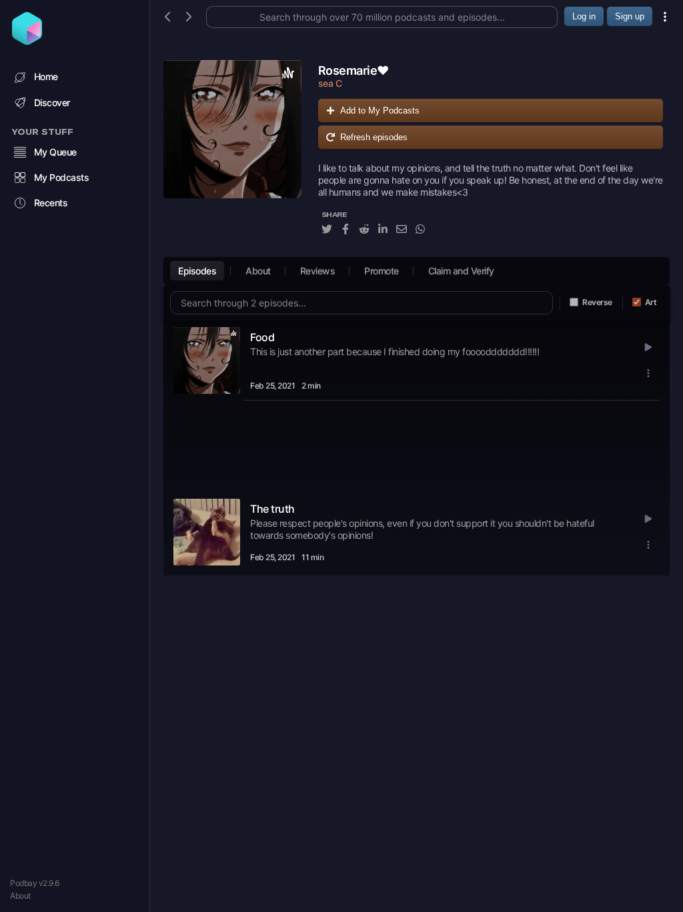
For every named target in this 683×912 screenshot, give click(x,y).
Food (262, 337)
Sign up (629, 16)
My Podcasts (61, 177)
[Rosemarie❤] (232, 155)
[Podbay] (27, 40)
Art (651, 302)
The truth (272, 508)
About (20, 896)
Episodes (197, 270)
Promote (381, 270)
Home (46, 76)
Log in (584, 16)
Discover (52, 102)
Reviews (317, 270)
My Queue (55, 152)
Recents (51, 202)
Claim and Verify (461, 270)
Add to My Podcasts (380, 110)
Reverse (597, 302)
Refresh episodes (374, 137)
